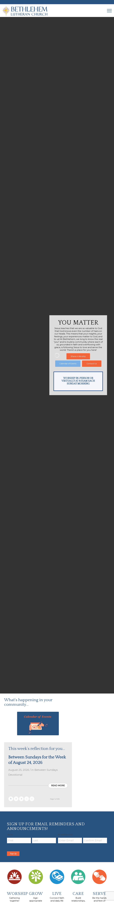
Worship (17, 893)
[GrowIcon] (35, 876)
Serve (99, 893)
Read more (58, 785)
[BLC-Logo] (26, 10)
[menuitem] (108, 10)
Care (78, 893)
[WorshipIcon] (14, 876)
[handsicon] (99, 876)
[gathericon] (78, 876)
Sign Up (13, 854)
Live (57, 893)
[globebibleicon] (57, 876)
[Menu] (108, 10)
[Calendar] (38, 723)
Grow (36, 893)
